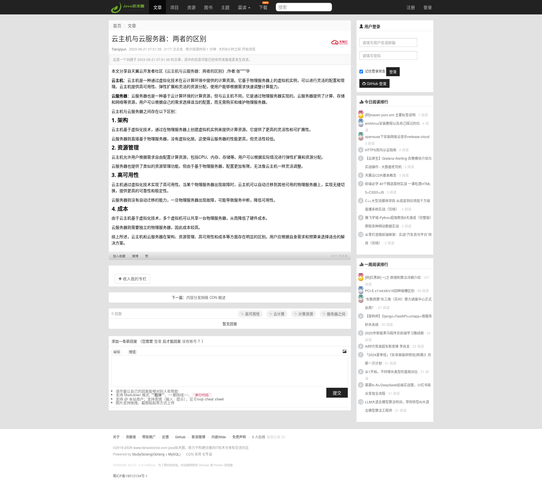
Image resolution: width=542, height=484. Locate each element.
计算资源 (305, 313)
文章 (157, 7)
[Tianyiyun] (339, 42)
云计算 (278, 313)
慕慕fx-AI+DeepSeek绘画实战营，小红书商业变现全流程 (398, 389)
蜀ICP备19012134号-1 (130, 475)
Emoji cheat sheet (209, 399)
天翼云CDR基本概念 (380, 175)
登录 (427, 7)
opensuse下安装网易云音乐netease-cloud (397, 136)
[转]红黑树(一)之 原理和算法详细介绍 (393, 277)
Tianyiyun (119, 49)
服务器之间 (335, 313)
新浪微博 (198, 436)
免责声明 (239, 436)
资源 (191, 7)
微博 (135, 256)
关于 (116, 436)
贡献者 (131, 436)
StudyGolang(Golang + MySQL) (156, 454)
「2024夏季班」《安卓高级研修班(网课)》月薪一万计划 (398, 358)
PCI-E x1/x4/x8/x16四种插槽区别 (389, 290)
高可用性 (252, 313)
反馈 (165, 436)
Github (180, 436)
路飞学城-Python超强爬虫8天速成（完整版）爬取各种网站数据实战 (398, 221)
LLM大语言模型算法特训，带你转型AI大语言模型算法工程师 (397, 406)
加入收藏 (119, 256)
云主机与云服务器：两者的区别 (194, 71)
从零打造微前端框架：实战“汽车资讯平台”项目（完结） (398, 238)
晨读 (243, 7)
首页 (117, 26)
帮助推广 (149, 436)
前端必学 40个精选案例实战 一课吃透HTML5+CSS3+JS (398, 187)
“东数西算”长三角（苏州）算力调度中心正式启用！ (398, 303)
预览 (132, 351)
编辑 (116, 351)
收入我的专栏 (134, 278)
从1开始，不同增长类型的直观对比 (391, 371)
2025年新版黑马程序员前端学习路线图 (394, 332)
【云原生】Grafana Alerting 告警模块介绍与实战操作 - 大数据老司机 (398, 162)
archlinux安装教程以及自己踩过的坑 (392, 123)
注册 (410, 7)
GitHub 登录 (376, 83)
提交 (337, 393)
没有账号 (189, 341)
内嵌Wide (218, 436)
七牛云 (207, 454)
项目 (174, 7)
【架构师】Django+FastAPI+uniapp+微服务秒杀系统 (398, 320)
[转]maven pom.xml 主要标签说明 (390, 114)
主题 (225, 7)
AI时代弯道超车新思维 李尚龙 (387, 346)
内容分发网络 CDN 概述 (206, 297)
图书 (208, 7)
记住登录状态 (375, 71)
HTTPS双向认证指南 (380, 149)
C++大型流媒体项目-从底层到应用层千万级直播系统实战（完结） (397, 204)
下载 (263, 7)
